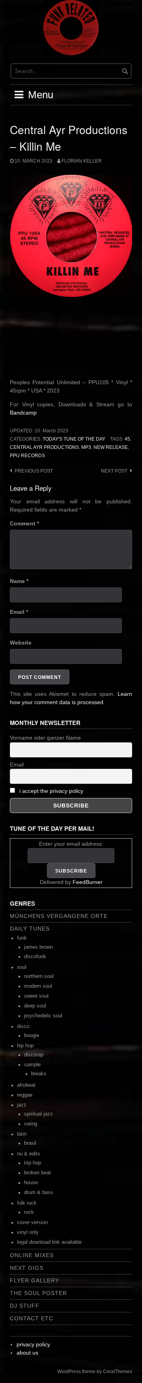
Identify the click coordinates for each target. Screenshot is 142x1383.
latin (21, 1134)
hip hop (25, 1045)
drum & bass (38, 1192)
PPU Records (27, 455)
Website (21, 642)
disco (23, 1026)
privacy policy (33, 1344)
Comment (24, 523)
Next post (114, 471)
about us (27, 1352)
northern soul (39, 976)
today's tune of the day (74, 439)
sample (32, 1064)
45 (127, 439)
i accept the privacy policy (51, 791)
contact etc (31, 1318)
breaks (39, 1073)
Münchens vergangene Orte (59, 916)
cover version (32, 1222)
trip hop (32, 1163)
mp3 (86, 447)
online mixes (32, 1255)
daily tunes (30, 928)
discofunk (35, 956)
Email (19, 612)
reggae (24, 1095)
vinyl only (28, 1232)
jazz (21, 1105)
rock (29, 1212)
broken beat (37, 1173)
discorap (33, 1055)
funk (22, 938)
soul (21, 967)
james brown (38, 947)
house (31, 1182)
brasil (30, 1143)
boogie (31, 1035)
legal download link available (49, 1242)
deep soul (35, 1006)
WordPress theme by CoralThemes (94, 1371)
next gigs (26, 1268)
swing (30, 1124)
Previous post (34, 471)
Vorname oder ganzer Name (45, 737)
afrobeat (26, 1085)
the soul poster (38, 1293)
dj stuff (24, 1306)
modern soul (38, 986)
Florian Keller (82, 161)
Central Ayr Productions (44, 447)
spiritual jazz (38, 1114)
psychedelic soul (43, 1016)
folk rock (27, 1203)
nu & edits (28, 1154)
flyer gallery (34, 1280)
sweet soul (36, 996)
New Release (110, 447)
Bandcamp (23, 412)
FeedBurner (88, 882)
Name (19, 581)
